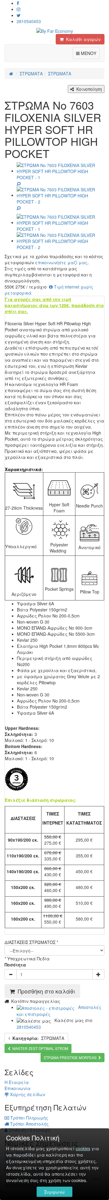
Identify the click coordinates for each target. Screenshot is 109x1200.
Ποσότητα (15, 965)
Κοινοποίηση (88, 89)
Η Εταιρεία (17, 1082)
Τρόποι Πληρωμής (28, 1118)
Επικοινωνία (18, 1088)
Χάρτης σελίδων (27, 1094)
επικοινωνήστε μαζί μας (61, 262)
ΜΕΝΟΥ (90, 53)
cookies (83, 1148)
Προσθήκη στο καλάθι (45, 991)
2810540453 (29, 21)
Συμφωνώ (54, 1192)
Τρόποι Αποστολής (29, 1124)
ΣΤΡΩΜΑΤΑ (38, 1038)
